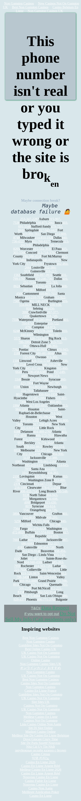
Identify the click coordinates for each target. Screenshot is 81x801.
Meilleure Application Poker (40, 792)
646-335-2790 (51, 364)
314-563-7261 (43, 566)
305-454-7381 (46, 547)
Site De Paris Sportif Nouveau (40, 743)
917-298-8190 (42, 424)
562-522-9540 (47, 592)
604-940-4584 (33, 562)
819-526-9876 (30, 573)
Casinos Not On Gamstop (41, 705)
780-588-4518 (32, 256)
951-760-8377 (41, 241)
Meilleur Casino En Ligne (40, 717)
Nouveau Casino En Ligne (40, 777)
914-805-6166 (38, 387)
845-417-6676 (35, 368)
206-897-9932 (43, 275)
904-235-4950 (37, 540)
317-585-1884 (36, 398)
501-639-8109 (30, 428)
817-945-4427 (48, 230)
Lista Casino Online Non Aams (40, 724)
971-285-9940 (42, 319)
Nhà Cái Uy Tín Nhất (40, 746)
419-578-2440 (43, 331)
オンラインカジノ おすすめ (40, 668)
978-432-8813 (33, 446)
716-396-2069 (46, 416)
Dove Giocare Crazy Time (40, 739)
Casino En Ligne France (40, 690)
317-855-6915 (38, 405)
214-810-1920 (44, 237)
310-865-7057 (48, 293)
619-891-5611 (31, 234)
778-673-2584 (51, 487)
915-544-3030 (42, 249)
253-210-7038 (34, 297)
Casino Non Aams (40, 788)
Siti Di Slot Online (40, 728)
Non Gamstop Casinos (19, 3)
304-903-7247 (42, 513)
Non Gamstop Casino (40, 641)
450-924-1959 (48, 394)
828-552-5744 (40, 360)
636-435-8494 (47, 577)
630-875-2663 (45, 222)
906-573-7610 (45, 435)
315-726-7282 (39, 379)
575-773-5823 (40, 584)
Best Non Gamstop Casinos (30, 7)
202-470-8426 (37, 528)
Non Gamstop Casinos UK (45, 11)
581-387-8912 (36, 558)
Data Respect (55, 607)
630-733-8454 (39, 338)
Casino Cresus (40, 754)
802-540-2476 (38, 301)
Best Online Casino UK (40, 649)
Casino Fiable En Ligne (40, 781)
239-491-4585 (30, 420)
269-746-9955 (38, 349)
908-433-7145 (29, 491)
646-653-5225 (51, 260)
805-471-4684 (30, 595)
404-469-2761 (42, 431)
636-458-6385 (37, 372)
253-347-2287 (29, 219)
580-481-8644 (45, 353)
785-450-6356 (34, 465)
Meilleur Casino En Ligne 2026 (40, 769)
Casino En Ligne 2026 (40, 762)
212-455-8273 (44, 450)
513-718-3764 (46, 252)
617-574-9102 (44, 532)
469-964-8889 (28, 581)
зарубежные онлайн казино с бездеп (40, 750)
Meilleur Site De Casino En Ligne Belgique (40, 735)
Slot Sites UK (41, 702)
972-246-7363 (44, 278)
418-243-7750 (48, 409)
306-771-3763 (46, 599)
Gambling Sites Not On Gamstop (40, 645)
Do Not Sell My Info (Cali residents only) (40, 616)
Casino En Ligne (40, 795)
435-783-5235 (43, 476)
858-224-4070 (42, 286)
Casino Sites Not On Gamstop (40, 683)
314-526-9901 (31, 439)
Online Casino (40, 660)
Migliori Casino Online (40, 731)
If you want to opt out (41, 614)
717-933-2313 (34, 263)
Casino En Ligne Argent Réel (40, 766)
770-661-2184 (47, 461)
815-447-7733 (43, 484)
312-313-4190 (31, 454)
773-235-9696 (40, 521)
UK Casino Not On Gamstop (40, 652)
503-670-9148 (31, 551)
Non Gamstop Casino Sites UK (40, 664)
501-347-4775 (50, 569)
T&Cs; (36, 608)
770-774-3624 (44, 443)
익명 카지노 (40, 758)
